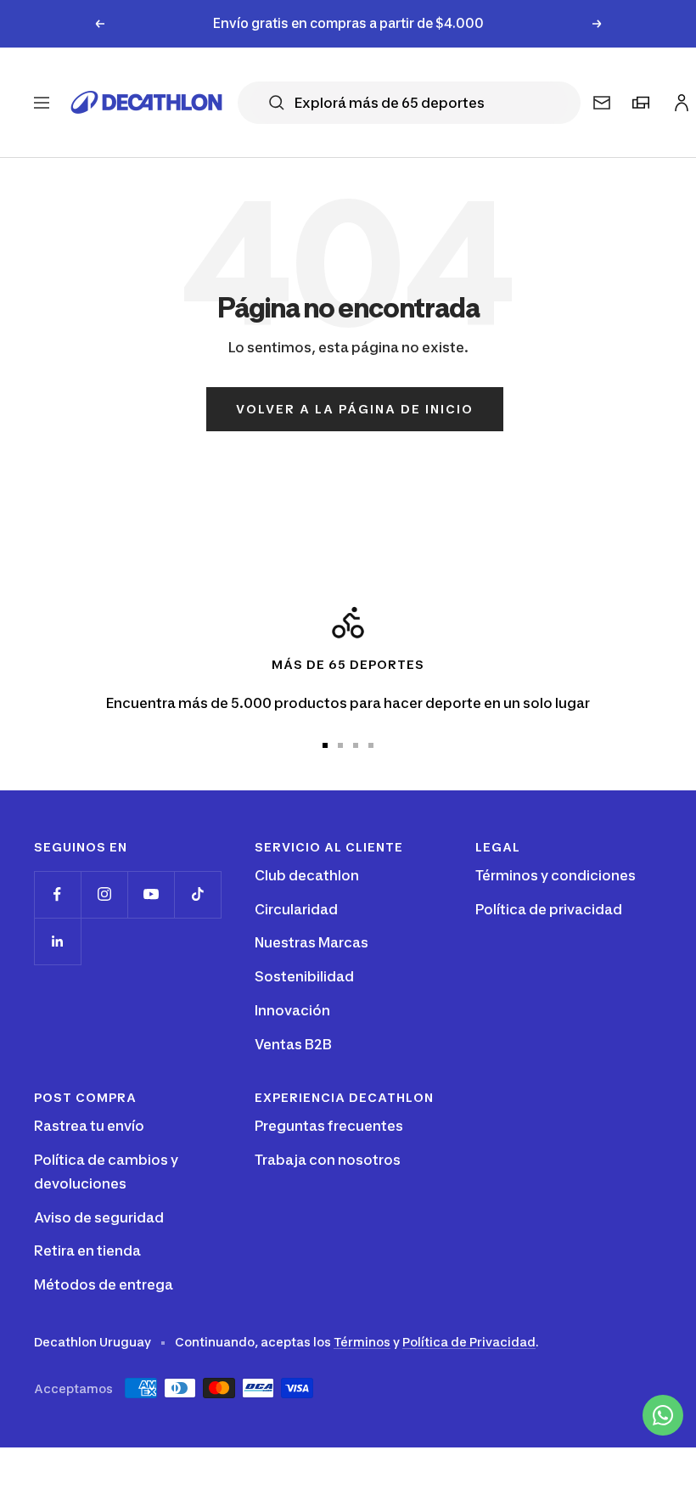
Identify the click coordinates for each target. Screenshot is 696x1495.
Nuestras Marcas (311, 942)
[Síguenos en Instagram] (104, 894)
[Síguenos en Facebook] (57, 894)
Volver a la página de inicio (355, 409)
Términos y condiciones (555, 875)
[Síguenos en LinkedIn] (57, 941)
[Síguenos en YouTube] (150, 894)
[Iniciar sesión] (679, 99)
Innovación (292, 1010)
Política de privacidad (548, 909)
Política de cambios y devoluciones (106, 1171)
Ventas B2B (293, 1044)
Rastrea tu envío (89, 1125)
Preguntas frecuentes (329, 1125)
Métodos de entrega (103, 1284)
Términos (362, 1342)
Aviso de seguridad (99, 1217)
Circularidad (296, 909)
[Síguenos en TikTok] (197, 894)
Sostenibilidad (304, 976)
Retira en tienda (87, 1250)
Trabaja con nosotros (328, 1159)
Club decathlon (307, 875)
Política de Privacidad (469, 1342)
